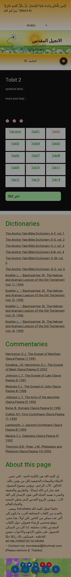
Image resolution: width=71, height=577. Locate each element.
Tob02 (56, 131)
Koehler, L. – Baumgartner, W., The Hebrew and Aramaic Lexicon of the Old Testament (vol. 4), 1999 (35, 326)
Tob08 (56, 155)
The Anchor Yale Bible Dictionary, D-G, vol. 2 (35, 239)
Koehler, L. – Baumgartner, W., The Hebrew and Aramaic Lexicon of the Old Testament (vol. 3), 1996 (35, 310)
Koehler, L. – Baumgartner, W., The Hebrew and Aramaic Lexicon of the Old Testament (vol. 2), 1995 (35, 295)
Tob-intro (15, 131)
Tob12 (15, 179)
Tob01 (35, 131)
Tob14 (56, 179)
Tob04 (35, 143)
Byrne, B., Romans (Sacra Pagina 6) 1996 (33, 408)
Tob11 (56, 167)
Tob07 (35, 155)
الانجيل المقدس (47, 40)
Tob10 (35, 167)
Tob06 (15, 155)
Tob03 (15, 143)
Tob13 (35, 179)
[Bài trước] (15, 569)
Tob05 (56, 143)
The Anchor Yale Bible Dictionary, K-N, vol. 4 (34, 252)
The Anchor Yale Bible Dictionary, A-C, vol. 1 (34, 233)
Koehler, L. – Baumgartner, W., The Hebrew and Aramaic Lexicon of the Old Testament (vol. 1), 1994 (35, 279)
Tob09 (15, 167)
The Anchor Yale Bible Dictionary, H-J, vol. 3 (34, 246)
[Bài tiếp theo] (56, 569)
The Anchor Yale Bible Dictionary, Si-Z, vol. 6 (35, 269)
